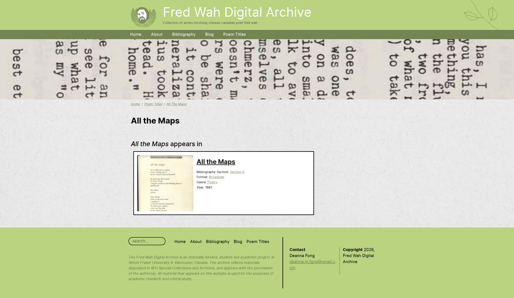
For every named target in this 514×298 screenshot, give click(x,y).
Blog (209, 35)
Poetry (212, 182)
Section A (237, 172)
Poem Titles (234, 35)
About (156, 35)
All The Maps (176, 104)
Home (135, 35)
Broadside (216, 177)
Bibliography (184, 35)
